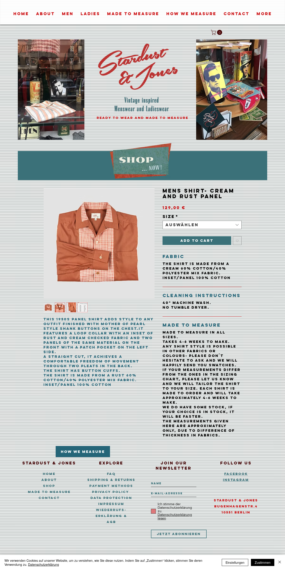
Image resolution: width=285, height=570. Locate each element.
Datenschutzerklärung (43, 564)
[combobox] (202, 225)
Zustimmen (263, 562)
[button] (217, 32)
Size (170, 216)
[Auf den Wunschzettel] (237, 240)
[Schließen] (279, 562)
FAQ (111, 474)
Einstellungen (235, 562)
